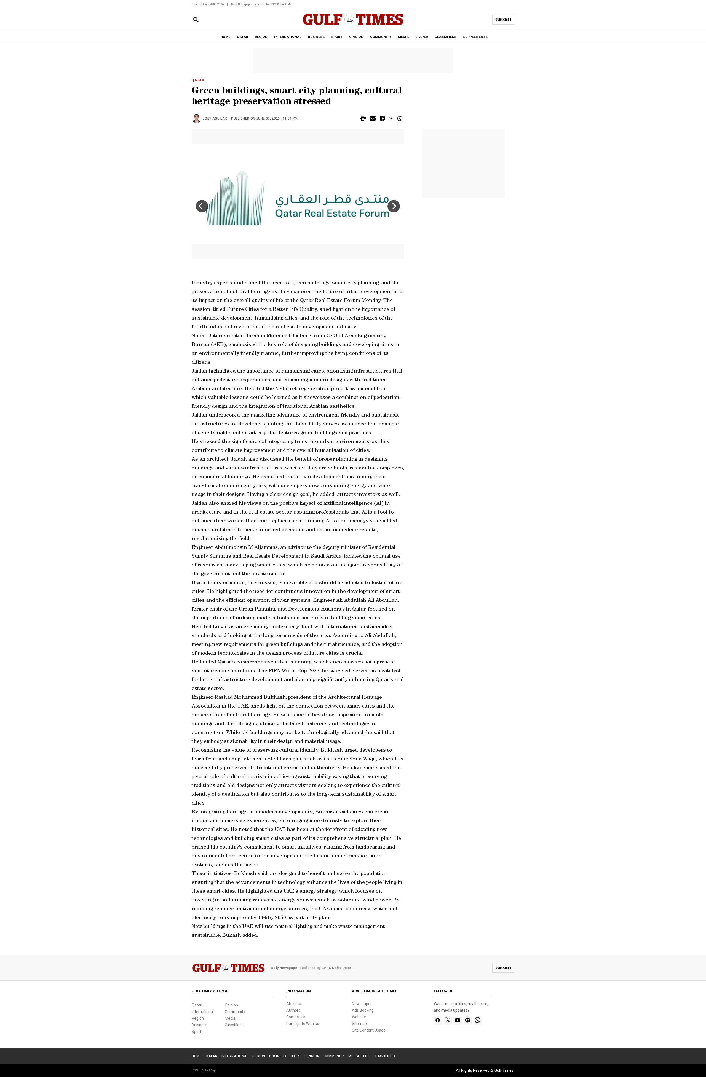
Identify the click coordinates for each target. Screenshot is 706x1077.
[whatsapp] (478, 1020)
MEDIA (403, 37)
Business (199, 1025)
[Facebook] (437, 1020)
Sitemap (359, 1023)
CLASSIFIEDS (445, 37)
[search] (196, 20)
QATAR (242, 37)
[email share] (373, 119)
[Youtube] (457, 1020)
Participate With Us (302, 1023)
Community (235, 1011)
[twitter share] (390, 118)
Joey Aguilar (215, 118)
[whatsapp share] (400, 118)
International (203, 1011)
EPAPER (421, 37)
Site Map (209, 1070)
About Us (294, 1004)
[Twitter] (448, 1020)
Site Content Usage (369, 1030)
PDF (366, 1056)
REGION (261, 37)
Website (359, 1017)
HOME (225, 37)
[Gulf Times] (353, 24)
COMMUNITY (380, 37)
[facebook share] (382, 119)
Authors (293, 1010)
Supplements (475, 37)
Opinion (231, 1005)
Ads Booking (363, 1010)
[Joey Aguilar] (197, 118)
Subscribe (503, 19)
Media (230, 1018)
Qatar (198, 80)
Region (198, 1018)
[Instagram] (467, 1020)
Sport (196, 1031)
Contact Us (295, 1017)
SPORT (337, 37)
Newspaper (362, 1004)
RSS (195, 1070)
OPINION (356, 37)
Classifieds (234, 1025)
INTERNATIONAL (287, 37)
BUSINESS (316, 37)
